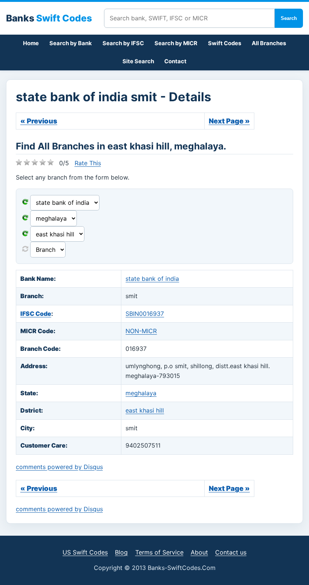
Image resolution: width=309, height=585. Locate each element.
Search (289, 18)
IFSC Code (35, 313)
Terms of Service (159, 552)
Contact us (230, 552)
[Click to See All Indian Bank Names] (25, 202)
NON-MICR (141, 331)
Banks (49, 18)
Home (31, 43)
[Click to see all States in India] (25, 234)
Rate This (88, 163)
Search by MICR (175, 43)
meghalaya (140, 393)
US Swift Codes (85, 552)
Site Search (138, 61)
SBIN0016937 (144, 313)
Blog (121, 552)
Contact (175, 61)
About (199, 552)
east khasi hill (144, 410)
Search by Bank (70, 43)
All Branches (269, 43)
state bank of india (152, 278)
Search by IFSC (123, 43)
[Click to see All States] (25, 218)
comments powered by (59, 467)
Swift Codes (224, 43)
